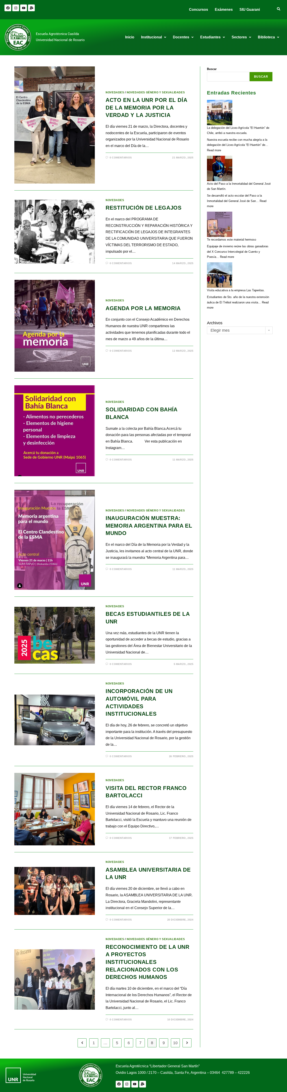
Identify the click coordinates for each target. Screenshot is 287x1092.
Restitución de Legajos (143, 208)
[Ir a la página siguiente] (187, 1042)
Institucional (151, 37)
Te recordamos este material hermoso (231, 239)
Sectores (239, 37)
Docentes (181, 37)
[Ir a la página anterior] (82, 1042)
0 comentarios (121, 157)
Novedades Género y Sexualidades (156, 92)
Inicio (129, 37)
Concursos (198, 9)
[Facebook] (7, 7)
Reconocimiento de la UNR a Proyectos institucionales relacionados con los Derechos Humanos (147, 962)
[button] (154, 37)
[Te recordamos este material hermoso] (219, 224)
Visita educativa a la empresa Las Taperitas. (236, 290)
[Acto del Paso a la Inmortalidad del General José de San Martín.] (219, 168)
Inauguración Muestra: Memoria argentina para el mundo (149, 525)
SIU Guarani (249, 9)
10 (175, 1043)
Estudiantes (210, 37)
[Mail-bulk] (31, 7)
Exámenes (224, 9)
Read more (214, 150)
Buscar (212, 69)
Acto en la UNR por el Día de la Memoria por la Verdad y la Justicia (146, 107)
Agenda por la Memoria (144, 308)
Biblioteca (266, 37)
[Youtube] (23, 7)
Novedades (115, 92)
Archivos (214, 323)
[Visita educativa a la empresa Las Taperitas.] (219, 275)
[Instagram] (15, 7)
